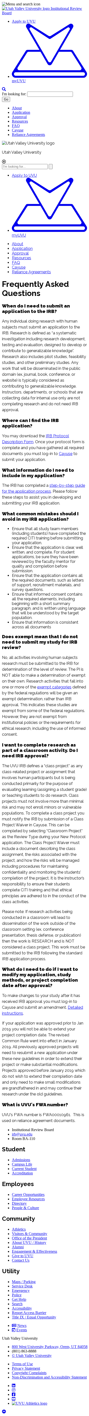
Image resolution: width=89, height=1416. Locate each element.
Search (17, 1304)
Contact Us (20, 1260)
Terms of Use (22, 1364)
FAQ (16, 126)
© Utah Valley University (32, 1355)
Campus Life (22, 1164)
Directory (19, 1203)
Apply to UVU (24, 21)
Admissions (21, 1160)
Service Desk (22, 1286)
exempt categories (54, 687)
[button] (44, 4)
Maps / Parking (24, 1282)
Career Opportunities (28, 1194)
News (21, 1325)
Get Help (19, 1299)
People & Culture (25, 1208)
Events (21, 1330)
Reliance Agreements (28, 134)
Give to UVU (22, 1256)
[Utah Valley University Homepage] (26, 8)
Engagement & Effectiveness (34, 1251)
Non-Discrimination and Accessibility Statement (49, 1377)
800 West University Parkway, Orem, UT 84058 (50, 1347)
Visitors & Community (29, 1234)
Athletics (19, 1229)
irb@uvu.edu (22, 1134)
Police (17, 1295)
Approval (19, 117)
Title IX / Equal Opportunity (34, 1317)
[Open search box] (4, 89)
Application (21, 112)
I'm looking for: (14, 94)
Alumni (18, 1247)
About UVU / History (29, 1242)
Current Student (24, 1169)
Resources (20, 121)
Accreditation (22, 1173)
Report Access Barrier (29, 1313)
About (17, 108)
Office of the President (29, 1238)
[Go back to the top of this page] (4, 1412)
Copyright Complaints (29, 1373)
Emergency (21, 1290)
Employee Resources (28, 1199)
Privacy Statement (26, 1368)
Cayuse (17, 130)
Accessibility (22, 1308)
